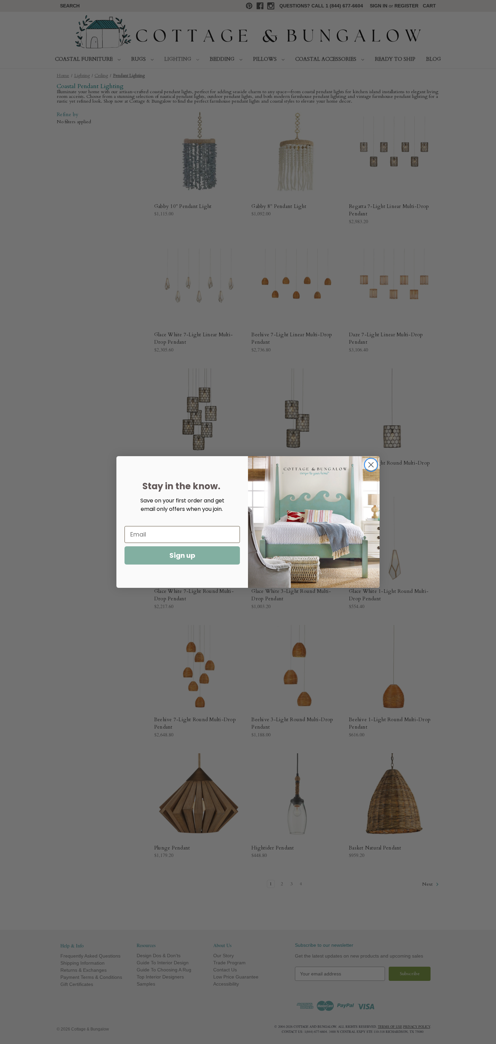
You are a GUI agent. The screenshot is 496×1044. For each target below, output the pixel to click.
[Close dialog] (371, 465)
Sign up (182, 555)
